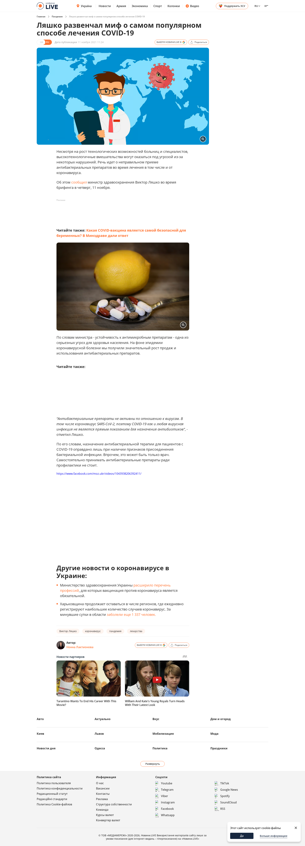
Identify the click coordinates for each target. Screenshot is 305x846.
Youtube (166, 783)
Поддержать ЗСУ (234, 6)
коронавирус (93, 631)
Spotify (225, 796)
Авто (40, 719)
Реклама (102, 799)
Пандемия (57, 16)
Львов (99, 734)
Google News (229, 790)
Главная (41, 16)
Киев (40, 734)
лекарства (136, 631)
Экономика (140, 6)
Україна (86, 6)
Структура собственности (114, 804)
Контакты (103, 794)
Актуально (102, 719)
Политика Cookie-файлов (54, 804)
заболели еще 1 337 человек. (131, 614)
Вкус (155, 719)
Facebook (167, 809)
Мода (214, 734)
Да (242, 836)
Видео (194, 6)
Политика (160, 748)
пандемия (115, 631)
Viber (164, 796)
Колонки (174, 6)
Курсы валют (105, 815)
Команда (102, 810)
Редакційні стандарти (52, 799)
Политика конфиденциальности (60, 788)
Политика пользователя (54, 783)
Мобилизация (163, 734)
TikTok (224, 783)
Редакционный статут (52, 794)
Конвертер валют (108, 820)
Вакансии (103, 788)
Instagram (168, 802)
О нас (100, 783)
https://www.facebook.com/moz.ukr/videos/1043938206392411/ (98, 474)
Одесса (100, 748)
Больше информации (273, 836)
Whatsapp (168, 815)
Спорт (157, 6)
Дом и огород (220, 719)
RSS (222, 809)
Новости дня (46, 748)
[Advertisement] (120, 211)
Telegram (167, 790)
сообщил (79, 182)
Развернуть (152, 763)
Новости (105, 6)
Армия (121, 6)
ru (256, 6)
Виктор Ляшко (68, 631)
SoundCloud (228, 802)
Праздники (219, 748)
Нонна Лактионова (79, 647)
